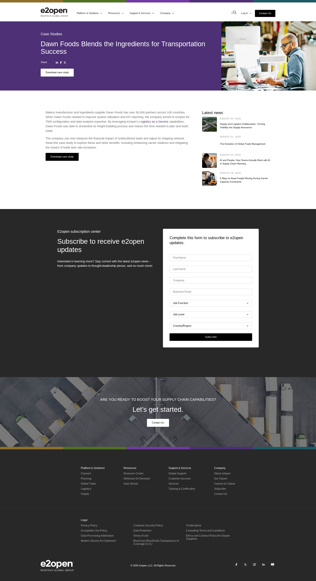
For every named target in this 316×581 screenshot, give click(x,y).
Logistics (86, 488)
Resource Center (134, 473)
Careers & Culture (224, 483)
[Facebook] (61, 62)
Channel (86, 473)
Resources (114, 13)
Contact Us (265, 13)
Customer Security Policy (148, 525)
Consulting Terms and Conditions (205, 530)
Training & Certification (182, 488)
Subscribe (211, 336)
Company (165, 13)
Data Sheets (131, 483)
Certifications (193, 525)
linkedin (263, 564)
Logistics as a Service (154, 121)
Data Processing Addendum (97, 535)
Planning (86, 478)
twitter (245, 564)
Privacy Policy (89, 525)
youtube (272, 564)
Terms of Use (141, 535)
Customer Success (180, 478)
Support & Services (140, 13)
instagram (254, 564)
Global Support (177, 473)
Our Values (220, 478)
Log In (245, 13)
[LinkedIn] (57, 62)
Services (174, 483)
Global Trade (88, 483)
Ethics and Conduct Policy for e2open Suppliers (208, 537)
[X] (64, 62)
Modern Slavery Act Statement (98, 540)
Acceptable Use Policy (94, 530)
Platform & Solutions (88, 13)
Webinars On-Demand (137, 478)
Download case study (57, 72)
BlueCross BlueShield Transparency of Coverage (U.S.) (156, 542)
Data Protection (142, 530)
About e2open (222, 473)
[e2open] (54, 12)
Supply (85, 493)
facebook (236, 564)
